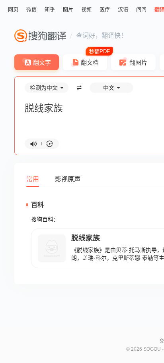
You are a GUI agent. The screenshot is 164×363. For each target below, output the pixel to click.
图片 (68, 9)
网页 (13, 9)
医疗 (105, 9)
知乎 (50, 9)
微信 (31, 9)
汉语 (123, 9)
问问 (141, 9)
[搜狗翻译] (40, 35)
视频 (86, 9)
